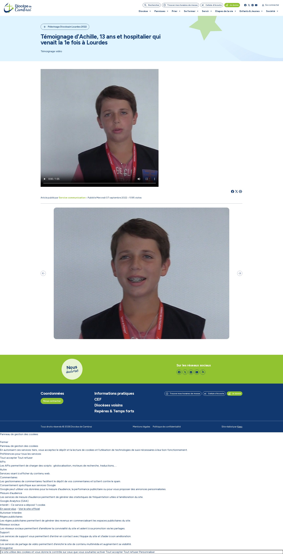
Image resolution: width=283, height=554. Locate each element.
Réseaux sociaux (10, 524)
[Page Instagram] (252, 5)
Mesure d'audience (11, 493)
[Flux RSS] (202, 372)
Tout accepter (8, 457)
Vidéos (4, 540)
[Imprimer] (240, 191)
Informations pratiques (114, 393)
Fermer (4, 442)
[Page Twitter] (248, 5)
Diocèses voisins (108, 405)
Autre (3, 469)
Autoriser (5, 512)
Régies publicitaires (11, 516)
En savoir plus (8, 508)
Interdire (17, 512)
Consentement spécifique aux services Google (28, 485)
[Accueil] (17, 8)
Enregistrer (6, 548)
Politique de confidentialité (167, 426)
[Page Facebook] (245, 5)
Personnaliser (147, 552)
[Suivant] (239, 273)
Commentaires (8, 477)
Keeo (239, 426)
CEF (98, 399)
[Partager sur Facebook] (233, 191)
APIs (3, 461)
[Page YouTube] (256, 5)
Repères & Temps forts (114, 411)
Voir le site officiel (29, 508)
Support (4, 532)
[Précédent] (43, 273)
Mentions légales (141, 426)
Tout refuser (25, 457)
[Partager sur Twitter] (236, 191)
